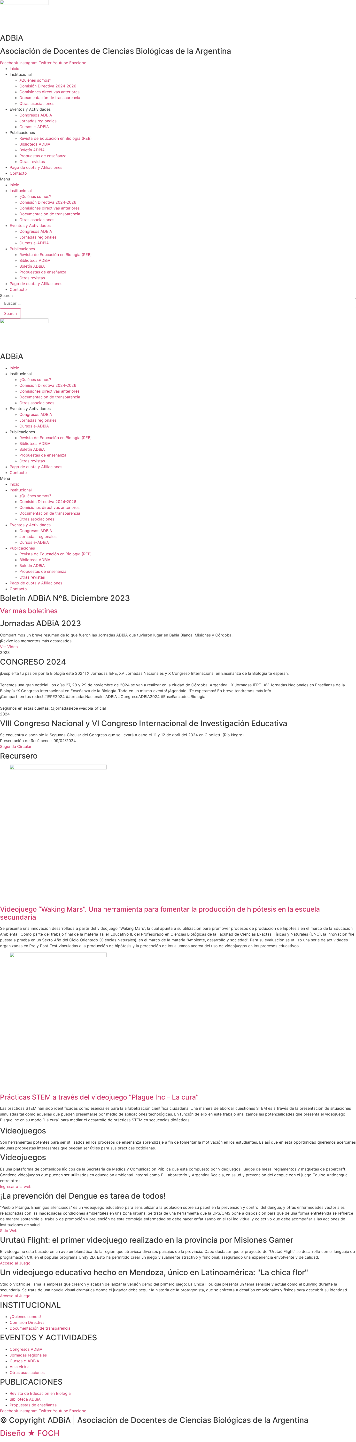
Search (6, 295)
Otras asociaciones (36, 103)
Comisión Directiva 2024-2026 (47, 86)
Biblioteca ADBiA (34, 144)
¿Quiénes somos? (35, 80)
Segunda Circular (15, 746)
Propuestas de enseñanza (42, 155)
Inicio (14, 68)
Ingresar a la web (15, 1186)
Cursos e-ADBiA (34, 126)
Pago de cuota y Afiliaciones (36, 167)
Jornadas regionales (37, 120)
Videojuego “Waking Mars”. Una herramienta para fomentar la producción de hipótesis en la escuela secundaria (160, 913)
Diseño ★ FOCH (30, 1433)
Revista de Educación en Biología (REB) (55, 138)
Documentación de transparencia (49, 97)
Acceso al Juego (15, 1263)
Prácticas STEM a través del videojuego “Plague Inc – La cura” (99, 1097)
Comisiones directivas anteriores (49, 91)
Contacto (18, 173)
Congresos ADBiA (35, 115)
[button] (178, 179)
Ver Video (9, 646)
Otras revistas (32, 161)
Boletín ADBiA (32, 149)
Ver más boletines (29, 611)
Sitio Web (8, 1230)
